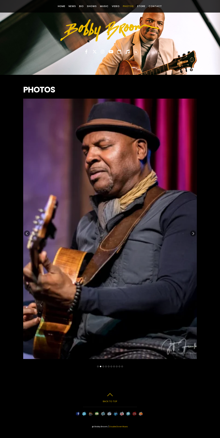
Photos (128, 6)
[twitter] (94, 52)
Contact (155, 6)
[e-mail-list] (119, 52)
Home (61, 6)
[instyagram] (102, 52)
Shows (92, 6)
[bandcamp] (127, 52)
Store (141, 6)
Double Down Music (118, 426)
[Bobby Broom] (110, 39)
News (72, 6)
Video (116, 6)
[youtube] (111, 52)
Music (104, 6)
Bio (81, 6)
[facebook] (86, 52)
